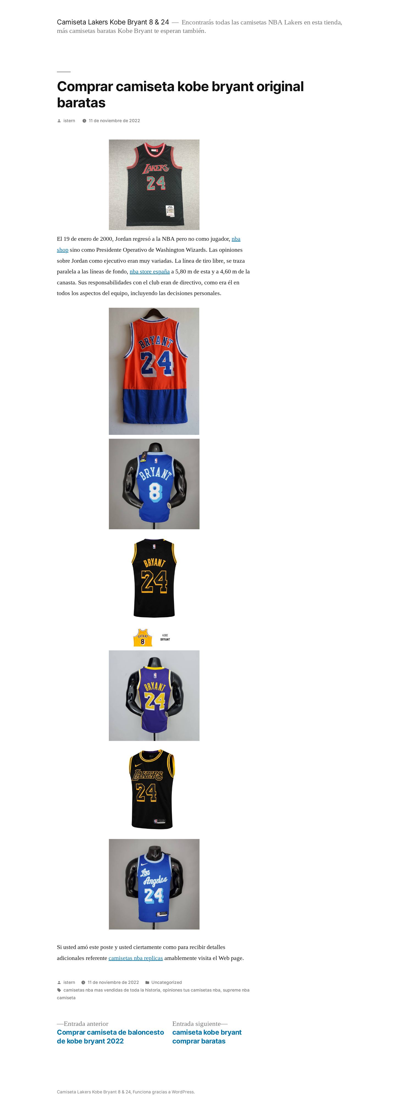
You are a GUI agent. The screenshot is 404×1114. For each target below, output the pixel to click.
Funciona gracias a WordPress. (164, 1092)
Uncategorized (166, 982)
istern (69, 120)
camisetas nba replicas (136, 958)
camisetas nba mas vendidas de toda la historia (111, 990)
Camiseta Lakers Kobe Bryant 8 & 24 (113, 22)
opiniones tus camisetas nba (191, 990)
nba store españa (150, 271)
